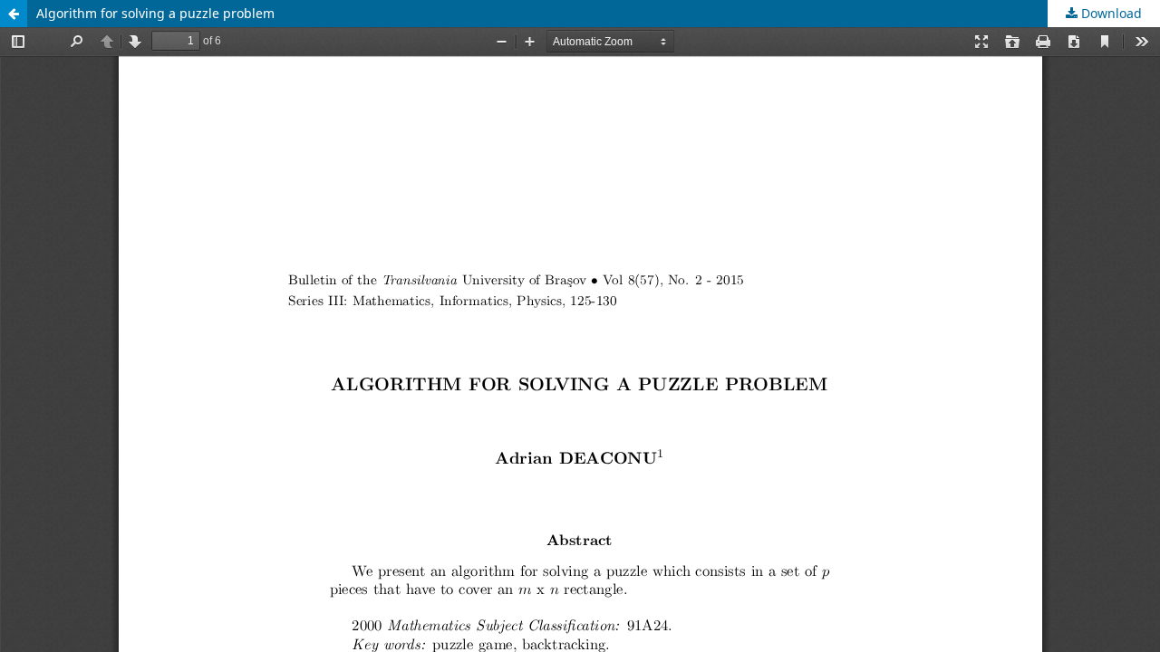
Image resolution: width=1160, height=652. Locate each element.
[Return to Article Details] (13, 13)
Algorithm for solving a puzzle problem (155, 13)
